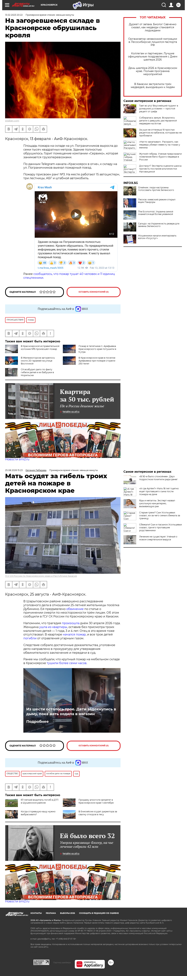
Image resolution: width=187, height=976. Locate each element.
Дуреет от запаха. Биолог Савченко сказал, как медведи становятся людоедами (152, 27)
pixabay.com (12, 120)
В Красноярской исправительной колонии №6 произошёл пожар (40, 347)
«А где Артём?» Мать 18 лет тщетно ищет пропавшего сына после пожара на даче (159, 491)
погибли (30, 638)
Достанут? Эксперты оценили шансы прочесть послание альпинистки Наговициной (160, 168)
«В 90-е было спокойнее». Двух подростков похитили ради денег (158, 478)
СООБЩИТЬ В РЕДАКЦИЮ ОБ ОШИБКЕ (99, 913)
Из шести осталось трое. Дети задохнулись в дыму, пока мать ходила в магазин (71, 711)
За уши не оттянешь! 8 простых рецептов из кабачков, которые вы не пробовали (160, 132)
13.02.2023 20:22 (14, 14)
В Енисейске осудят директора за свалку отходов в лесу (98, 813)
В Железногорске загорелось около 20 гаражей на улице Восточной (38, 360)
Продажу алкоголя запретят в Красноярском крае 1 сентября (96, 801)
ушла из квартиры (53, 627)
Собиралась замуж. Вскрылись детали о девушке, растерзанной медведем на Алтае (158, 120)
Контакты (36, 913)
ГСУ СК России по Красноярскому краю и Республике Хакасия (41, 576)
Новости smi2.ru (17, 459)
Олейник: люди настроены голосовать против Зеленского (156, 188)
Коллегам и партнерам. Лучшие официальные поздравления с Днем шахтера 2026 (152, 56)
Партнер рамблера (62, 962)
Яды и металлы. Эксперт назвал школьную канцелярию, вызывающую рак (157, 503)
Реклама (51, 913)
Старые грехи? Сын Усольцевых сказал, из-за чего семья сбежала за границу (159, 515)
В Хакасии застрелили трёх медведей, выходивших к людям (153, 86)
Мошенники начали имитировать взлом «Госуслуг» (157, 237)
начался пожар (74, 634)
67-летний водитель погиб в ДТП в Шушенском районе (39, 801)
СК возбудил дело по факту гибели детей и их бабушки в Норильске (37, 372)
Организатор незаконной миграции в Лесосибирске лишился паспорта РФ (152, 42)
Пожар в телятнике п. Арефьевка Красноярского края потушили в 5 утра (97, 349)
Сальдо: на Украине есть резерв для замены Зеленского (158, 225)
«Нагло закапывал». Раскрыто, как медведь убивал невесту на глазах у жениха (159, 144)
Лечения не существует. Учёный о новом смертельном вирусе (158, 538)
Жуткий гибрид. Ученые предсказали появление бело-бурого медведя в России (160, 156)
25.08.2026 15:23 (14, 470)
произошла (70, 623)
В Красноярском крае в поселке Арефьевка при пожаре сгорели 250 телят (97, 360)
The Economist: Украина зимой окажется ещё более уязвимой (155, 212)
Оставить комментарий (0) (94, 292)
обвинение (75, 609)
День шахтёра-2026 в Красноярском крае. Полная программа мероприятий (152, 71)
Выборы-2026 (67, 913)
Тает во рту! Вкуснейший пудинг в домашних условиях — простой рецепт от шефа (158, 108)
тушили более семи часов (67, 663)
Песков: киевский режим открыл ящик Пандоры (156, 200)
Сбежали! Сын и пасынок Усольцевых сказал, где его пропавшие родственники (160, 527)
